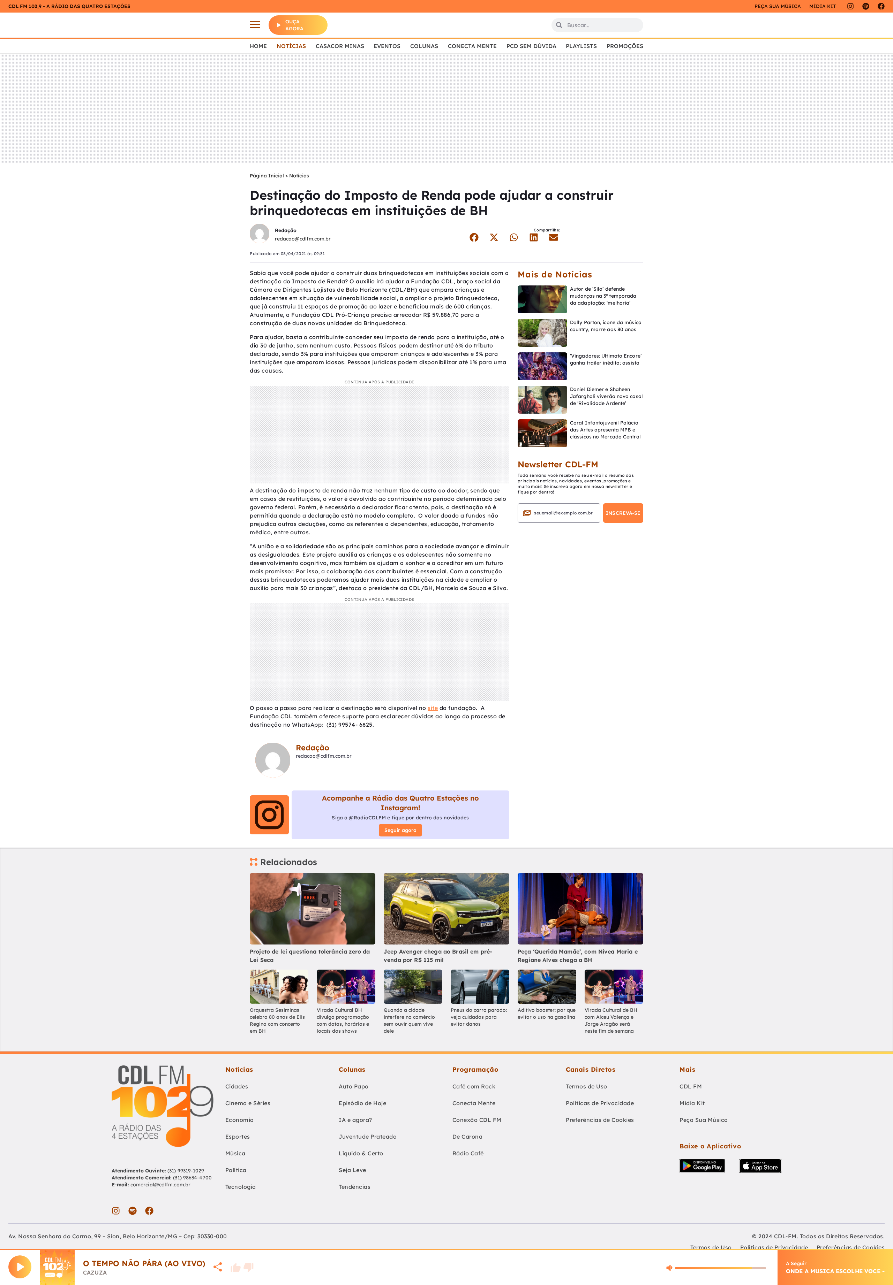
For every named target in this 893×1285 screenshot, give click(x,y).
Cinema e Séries (248, 1103)
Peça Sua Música (704, 1119)
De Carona (467, 1136)
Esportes (237, 1136)
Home (258, 46)
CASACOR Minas (340, 46)
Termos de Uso (586, 1086)
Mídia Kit (822, 6)
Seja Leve (352, 1170)
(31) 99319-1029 (185, 1171)
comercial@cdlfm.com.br (160, 1184)
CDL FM (691, 1086)
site (433, 707)
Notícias (291, 46)
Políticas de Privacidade (600, 1103)
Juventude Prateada (368, 1136)
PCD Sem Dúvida (531, 46)
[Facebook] (881, 6)
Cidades (236, 1086)
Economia (239, 1119)
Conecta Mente (472, 46)
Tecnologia (240, 1186)
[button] (474, 237)
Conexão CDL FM (477, 1119)
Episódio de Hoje (362, 1103)
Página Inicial (267, 176)
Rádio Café (468, 1153)
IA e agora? (355, 1119)
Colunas (424, 46)
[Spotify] (865, 6)
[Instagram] (850, 6)
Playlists (581, 46)
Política (236, 1170)
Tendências (354, 1186)
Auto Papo (354, 1086)
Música (235, 1153)
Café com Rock (474, 1086)
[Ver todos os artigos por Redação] (259, 234)
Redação (286, 230)
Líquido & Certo (361, 1153)
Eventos (387, 46)
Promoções (625, 46)
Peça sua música (778, 6)
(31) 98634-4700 (192, 1178)
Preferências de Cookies (600, 1119)
